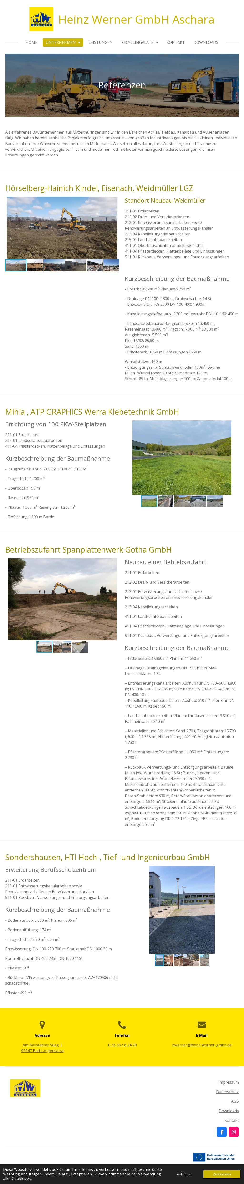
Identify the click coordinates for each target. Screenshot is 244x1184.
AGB (235, 1101)
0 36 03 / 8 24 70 (122, 1045)
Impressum (229, 1082)
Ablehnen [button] (184, 1174)
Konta (229, 1120)
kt (237, 1120)
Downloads (229, 1110)
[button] (115, 201)
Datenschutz (227, 1091)
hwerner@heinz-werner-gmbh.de (202, 1045)
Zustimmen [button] (222, 1174)
